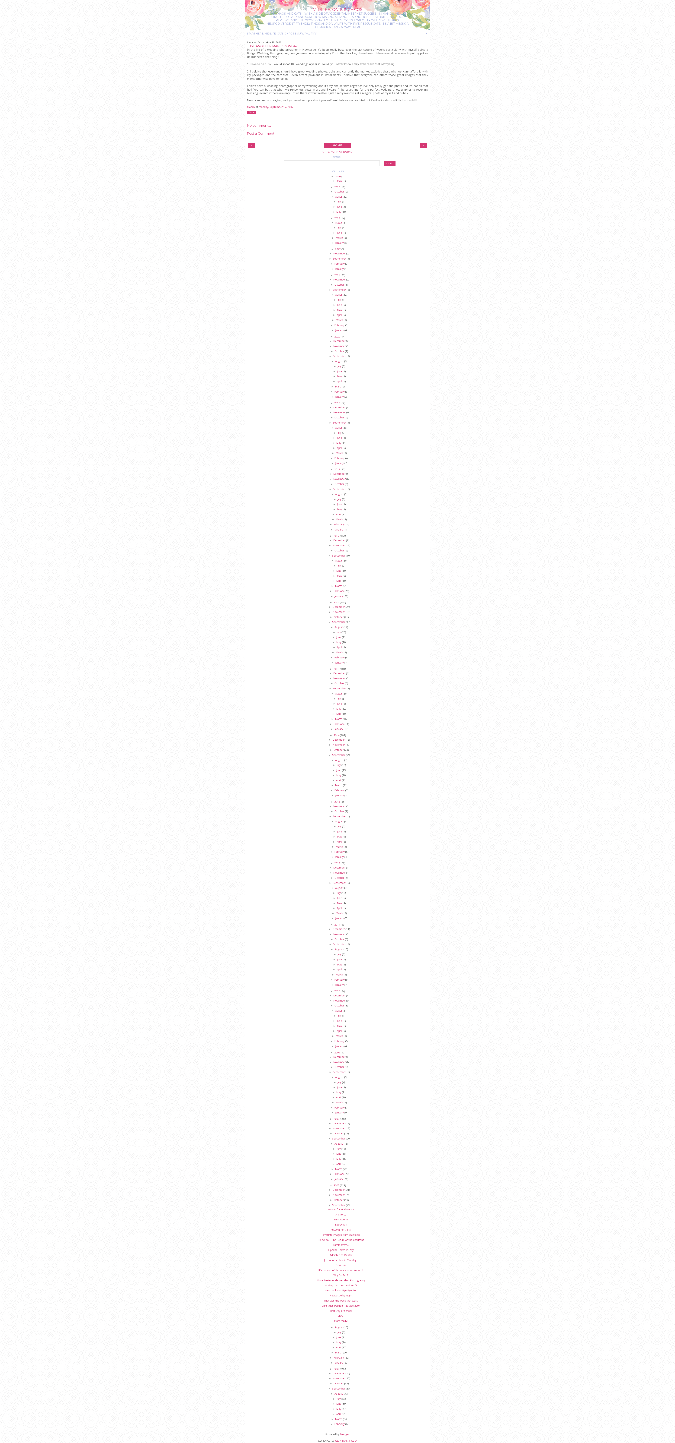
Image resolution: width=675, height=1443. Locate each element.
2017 (337, 536)
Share (252, 112)
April (340, 315)
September (340, 258)
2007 (337, 1185)
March (340, 237)
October (340, 191)
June (340, 206)
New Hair (341, 1265)
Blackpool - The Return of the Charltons (341, 1240)
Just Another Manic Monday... (341, 1260)
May (340, 180)
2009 (337, 1052)
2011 (337, 924)
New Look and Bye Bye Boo (341, 1290)
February (339, 263)
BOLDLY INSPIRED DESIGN (346, 1441)
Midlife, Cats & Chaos (337, 9)
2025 (337, 187)
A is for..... (341, 1214)
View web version (338, 152)
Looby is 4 (341, 1224)
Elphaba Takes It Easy (341, 1250)
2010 (337, 991)
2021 (337, 275)
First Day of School (341, 1310)
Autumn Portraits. (341, 1229)
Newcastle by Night (341, 1295)
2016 (337, 602)
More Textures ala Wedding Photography (341, 1280)
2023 (337, 218)
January (339, 242)
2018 (337, 469)
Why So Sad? (340, 1275)
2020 (337, 336)
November (339, 253)
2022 (338, 249)
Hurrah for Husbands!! (341, 1209)
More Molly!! (341, 1320)
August (339, 196)
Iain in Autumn (341, 1219)
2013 (337, 801)
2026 (338, 176)
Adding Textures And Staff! (341, 1285)
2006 (337, 1369)
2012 (337, 863)
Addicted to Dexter (341, 1255)
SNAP (341, 1315)
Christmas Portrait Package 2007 (341, 1305)
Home (337, 145)
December (339, 341)
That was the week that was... (341, 1300)
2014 (337, 735)
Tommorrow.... (341, 1244)
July (340, 201)
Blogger (344, 1434)
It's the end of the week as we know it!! (341, 1270)
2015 (337, 669)
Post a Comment (260, 133)
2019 (337, 403)
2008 (337, 1118)
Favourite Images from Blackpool (341, 1234)
